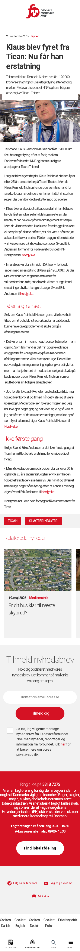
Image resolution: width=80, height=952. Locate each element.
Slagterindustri (43, 521)
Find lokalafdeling (40, 848)
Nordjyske (28, 255)
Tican (12, 521)
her (63, 744)
